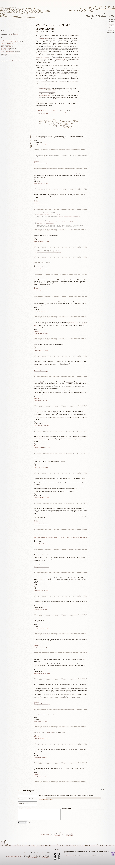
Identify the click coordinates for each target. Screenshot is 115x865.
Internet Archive (46, 858)
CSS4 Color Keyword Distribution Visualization (10, 41)
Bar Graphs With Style (5, 45)
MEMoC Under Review (6, 46)
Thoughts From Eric (69, 855)
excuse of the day (41, 853)
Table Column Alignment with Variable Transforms (11, 53)
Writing (112, 26)
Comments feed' (103, 790)
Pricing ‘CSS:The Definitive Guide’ (69, 834)
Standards (58, 112)
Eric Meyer (36, 161)
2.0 (12, 34)
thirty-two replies (44, 113)
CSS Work (111, 22)
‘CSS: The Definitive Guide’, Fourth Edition (53, 27)
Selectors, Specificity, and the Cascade (47, 92)
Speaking (111, 28)
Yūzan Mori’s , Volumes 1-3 (14, 856)
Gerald (41, 382)
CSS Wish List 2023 (5, 49)
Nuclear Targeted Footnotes (7, 51)
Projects (54, 112)
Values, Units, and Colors (60, 59)
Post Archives (109, 19)
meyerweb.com (100, 15)
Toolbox (111, 24)
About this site (110, 32)
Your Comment (26, 808)
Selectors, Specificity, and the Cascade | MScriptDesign (49, 252)
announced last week (43, 38)
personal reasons (69, 382)
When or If (3, 56)
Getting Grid (50, 732)
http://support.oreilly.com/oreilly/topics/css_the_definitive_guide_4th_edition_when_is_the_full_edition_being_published (60, 537)
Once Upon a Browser (5, 48)
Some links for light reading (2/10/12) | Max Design (48, 214)
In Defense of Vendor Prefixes (7, 43)
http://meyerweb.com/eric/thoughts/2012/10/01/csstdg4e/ (68, 216)
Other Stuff (111, 30)
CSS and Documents (64, 64)
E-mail (25, 799)
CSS (51, 112)
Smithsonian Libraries (33, 858)
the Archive (57, 835)
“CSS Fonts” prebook (73, 322)
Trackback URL (101, 790)
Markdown (28, 808)
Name (19, 794)
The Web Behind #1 (45, 834)
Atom (17, 34)
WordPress (83, 855)
